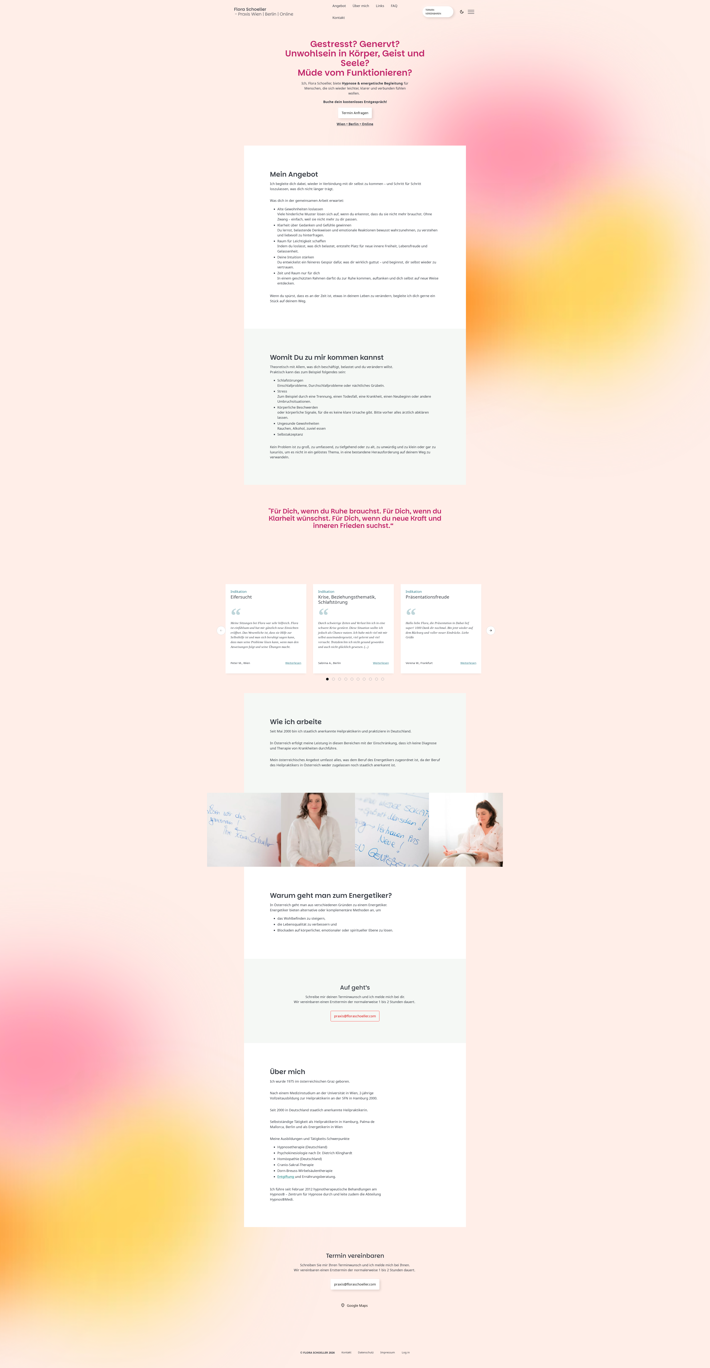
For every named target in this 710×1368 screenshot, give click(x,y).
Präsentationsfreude (427, 597)
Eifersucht (241, 597)
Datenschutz (366, 1352)
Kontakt (338, 17)
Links (380, 6)
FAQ (394, 6)
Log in (406, 1352)
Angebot (339, 6)
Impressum (387, 1352)
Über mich (361, 6)
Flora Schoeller (263, 11)
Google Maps (357, 1305)
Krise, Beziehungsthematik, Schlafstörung (347, 599)
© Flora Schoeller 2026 (317, 1352)
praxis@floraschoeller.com (355, 1016)
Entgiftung (286, 1176)
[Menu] (471, 11)
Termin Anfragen (355, 113)
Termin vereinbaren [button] (433, 11)
